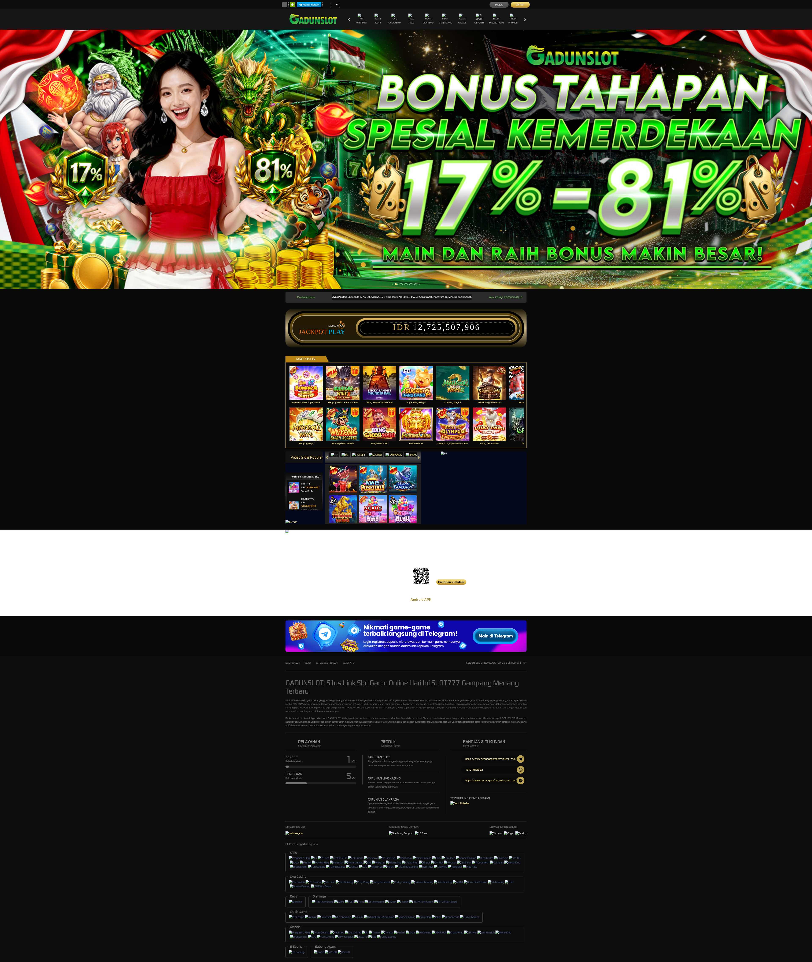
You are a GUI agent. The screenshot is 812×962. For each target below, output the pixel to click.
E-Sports (479, 22)
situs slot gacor (473, 721)
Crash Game (445, 22)
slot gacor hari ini (316, 718)
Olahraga (428, 22)
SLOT (308, 662)
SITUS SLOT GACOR (327, 662)
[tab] (334, 454)
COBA (345, 475)
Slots (377, 22)
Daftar (520, 4)
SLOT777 (348, 662)
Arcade (462, 22)
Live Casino (394, 22)
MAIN (309, 383)
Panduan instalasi (451, 582)
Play (336, 332)
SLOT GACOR (292, 662)
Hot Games (361, 22)
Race (411, 22)
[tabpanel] (406, 159)
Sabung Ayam (496, 22)
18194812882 (474, 769)
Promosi (513, 22)
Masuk (499, 4)
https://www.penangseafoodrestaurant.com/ (491, 758)
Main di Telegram (311, 4)
